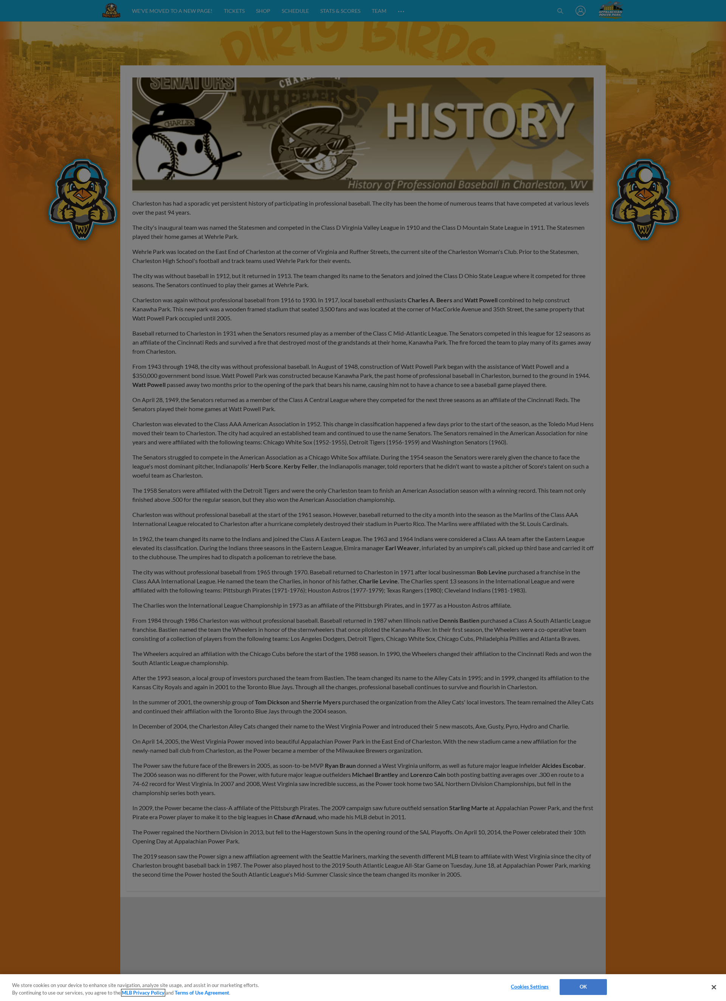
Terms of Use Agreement (202, 993)
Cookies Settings (530, 987)
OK (583, 987)
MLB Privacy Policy (143, 993)
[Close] (714, 987)
